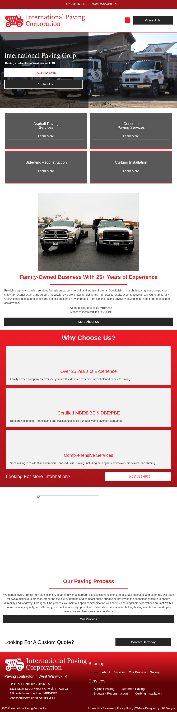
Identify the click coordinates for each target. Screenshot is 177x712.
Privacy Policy (125, 708)
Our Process (137, 672)
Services (119, 672)
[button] (127, 20)
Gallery (155, 672)
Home (94, 672)
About (106, 672)
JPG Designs (167, 708)
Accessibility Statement (101, 708)
